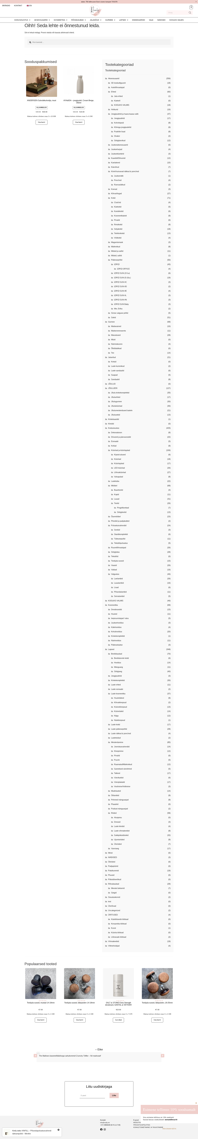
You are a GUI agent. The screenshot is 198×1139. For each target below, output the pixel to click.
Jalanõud (94, 20)
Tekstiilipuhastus (121, 543)
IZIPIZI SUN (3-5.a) (122, 273)
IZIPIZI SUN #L (120, 295)
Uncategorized (114, 910)
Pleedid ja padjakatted (120, 521)
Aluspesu (118, 817)
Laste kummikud (117, 366)
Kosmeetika (59, 20)
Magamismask (117, 242)
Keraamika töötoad (118, 924)
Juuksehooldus (117, 623)
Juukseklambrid (117, 154)
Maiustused (116, 335)
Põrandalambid (120, 592)
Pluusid (111, 875)
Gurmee (109, 20)
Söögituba (115, 552)
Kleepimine (118, 751)
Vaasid (114, 565)
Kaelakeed (115, 163)
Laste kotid (115, 725)
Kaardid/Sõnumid (118, 158)
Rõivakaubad (77, 20)
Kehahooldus (116, 632)
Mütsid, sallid (116, 256)
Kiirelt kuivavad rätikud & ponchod (125, 171)
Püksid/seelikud (114, 879)
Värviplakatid (119, 782)
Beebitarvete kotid (121, 658)
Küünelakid (118, 711)
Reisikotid (118, 225)
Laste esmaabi (117, 689)
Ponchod (117, 180)
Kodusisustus (21, 20)
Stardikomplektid (121, 534)
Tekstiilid (114, 556)
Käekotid (117, 207)
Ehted (113, 92)
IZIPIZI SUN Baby (121, 304)
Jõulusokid (115, 415)
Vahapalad (118, 477)
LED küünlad (119, 468)
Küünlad (117, 459)
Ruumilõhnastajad (118, 548)
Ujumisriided (119, 840)
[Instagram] (105, 1129)
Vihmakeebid (113, 941)
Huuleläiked (119, 698)
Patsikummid (113, 871)
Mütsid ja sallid (117, 251)
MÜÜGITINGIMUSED (140, 1122)
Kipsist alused (120, 455)
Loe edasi (118, 1020)
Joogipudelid (119, 118)
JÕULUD (112, 384)
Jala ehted (118, 96)
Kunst (113, 928)
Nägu (116, 716)
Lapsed (122, 20)
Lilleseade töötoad (118, 937)
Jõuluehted (115, 397)
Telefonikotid (119, 233)
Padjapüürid (113, 866)
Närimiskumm (116, 344)
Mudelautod (116, 791)
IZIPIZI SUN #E (120, 291)
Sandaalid (115, 379)
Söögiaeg (118, 671)
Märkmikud (115, 247)
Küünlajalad (119, 463)
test (109, 902)
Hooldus (117, 663)
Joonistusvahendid (121, 747)
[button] (22, 20)
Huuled (114, 614)
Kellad (113, 446)
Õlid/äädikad (116, 348)
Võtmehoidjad (114, 946)
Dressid (117, 822)
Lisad (116, 587)
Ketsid (113, 362)
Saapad (114, 375)
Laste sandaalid (117, 371)
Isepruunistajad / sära (120, 618)
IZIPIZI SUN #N (120, 300)
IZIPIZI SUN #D (120, 286)
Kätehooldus (116, 627)
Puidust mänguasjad (119, 809)
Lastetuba (115, 481)
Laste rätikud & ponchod (121, 733)
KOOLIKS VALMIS (176, 20)
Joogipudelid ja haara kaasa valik (124, 114)
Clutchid (117, 202)
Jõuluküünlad (116, 406)
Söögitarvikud (119, 140)
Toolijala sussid (117, 561)
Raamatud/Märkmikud (123, 764)
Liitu (114, 1095)
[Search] (190, 12)
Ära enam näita (169, 1129)
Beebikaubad (116, 654)
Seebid (117, 530)
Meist (110, 853)
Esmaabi (114, 441)
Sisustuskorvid (114, 897)
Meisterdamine (117, 742)
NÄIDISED (161, 20)
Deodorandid (116, 609)
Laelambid (118, 579)
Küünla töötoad (117, 933)
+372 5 (102, 1125)
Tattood (117, 773)
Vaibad (114, 570)
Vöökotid (117, 238)
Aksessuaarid (41, 20)
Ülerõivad (112, 906)
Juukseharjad (116, 149)
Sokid (113, 317)
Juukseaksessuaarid (119, 145)
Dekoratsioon (116, 433)
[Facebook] (101, 1129)
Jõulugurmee (116, 401)
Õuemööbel (116, 517)
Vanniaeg (115, 848)
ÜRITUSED (113, 915)
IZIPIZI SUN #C (120, 282)
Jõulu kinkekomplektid (120, 393)
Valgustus (115, 574)
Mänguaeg (118, 667)
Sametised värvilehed (123, 769)
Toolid (116, 503)
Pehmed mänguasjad (120, 800)
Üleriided (118, 844)
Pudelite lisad (119, 132)
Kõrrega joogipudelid (122, 127)
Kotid (113, 198)
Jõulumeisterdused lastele (121, 410)
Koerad (114, 189)
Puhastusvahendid (118, 525)
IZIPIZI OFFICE (123, 269)
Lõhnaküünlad (120, 472)
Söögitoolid (121, 512)
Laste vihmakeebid (121, 831)
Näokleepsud (119, 720)
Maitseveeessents (118, 331)
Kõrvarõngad (116, 193)
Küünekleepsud (120, 707)
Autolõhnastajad (117, 87)
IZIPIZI (117, 264)
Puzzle (117, 760)
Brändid (6, 6)
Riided (114, 813)
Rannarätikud (119, 185)
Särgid (114, 893)
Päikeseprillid (116, 260)
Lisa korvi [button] (41, 122)
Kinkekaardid (138, 20)
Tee (112, 353)
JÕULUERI (112, 388)
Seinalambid (119, 596)
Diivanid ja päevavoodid (121, 437)
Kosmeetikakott (120, 216)
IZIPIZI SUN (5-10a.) (122, 278)
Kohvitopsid (119, 123)
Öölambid (115, 795)
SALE (151, 20)
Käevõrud (115, 167)
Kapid (116, 494)
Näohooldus (116, 641)
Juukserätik (118, 176)
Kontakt (18, 6)
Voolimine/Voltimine (122, 786)
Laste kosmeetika (118, 694)
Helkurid (114, 109)
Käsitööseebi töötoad (119, 919)
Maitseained (116, 326)
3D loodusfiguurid (118, 83)
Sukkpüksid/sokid (121, 835)
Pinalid (117, 220)
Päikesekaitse (117, 645)
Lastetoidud (116, 738)
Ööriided (111, 862)
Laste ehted (116, 685)
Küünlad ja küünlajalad (120, 450)
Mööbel (114, 486)
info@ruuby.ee (105, 1122)
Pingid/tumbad (123, 508)
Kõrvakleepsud (120, 702)
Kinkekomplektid (118, 636)
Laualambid (119, 583)
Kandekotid (118, 211)
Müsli (113, 340)
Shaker (117, 136)
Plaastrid (114, 804)
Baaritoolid (118, 490)
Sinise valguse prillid (119, 313)
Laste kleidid (119, 826)
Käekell (117, 101)
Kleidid (111, 424)
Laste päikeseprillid (119, 729)
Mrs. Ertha (118, 309)
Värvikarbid (118, 778)
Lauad (116, 499)
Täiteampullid (119, 539)
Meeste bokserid (118, 888)
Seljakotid (118, 229)
